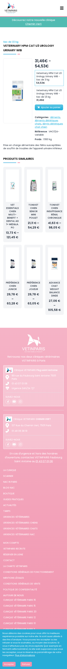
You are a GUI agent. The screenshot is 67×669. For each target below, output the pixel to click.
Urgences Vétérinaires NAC (19, 534)
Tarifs (6, 511)
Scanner (8, 476)
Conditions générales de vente (21, 583)
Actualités (9, 505)
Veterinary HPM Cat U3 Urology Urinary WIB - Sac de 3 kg (49, 78)
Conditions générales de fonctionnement (28, 572)
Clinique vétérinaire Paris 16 (19, 600)
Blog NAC (9, 487)
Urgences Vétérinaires (16, 516)
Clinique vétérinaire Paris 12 (19, 617)
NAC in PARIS (10, 481)
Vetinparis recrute (14, 548)
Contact (9, 560)
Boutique (8, 493)
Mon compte (11, 542)
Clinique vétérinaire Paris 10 (19, 623)
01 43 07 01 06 (19, 383)
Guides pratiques (13, 499)
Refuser (26, 664)
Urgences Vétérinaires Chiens (20, 522)
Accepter (9, 664)
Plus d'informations (25, 655)
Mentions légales (13, 577)
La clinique (9, 470)
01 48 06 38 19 (19, 431)
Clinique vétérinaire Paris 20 (19, 611)
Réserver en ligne (13, 554)
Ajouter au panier (50, 107)
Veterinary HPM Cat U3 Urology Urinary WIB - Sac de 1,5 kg (49, 95)
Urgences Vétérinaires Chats (20, 528)
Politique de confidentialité (20, 589)
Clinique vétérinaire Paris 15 (19, 605)
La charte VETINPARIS (15, 566)
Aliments (55, 117)
